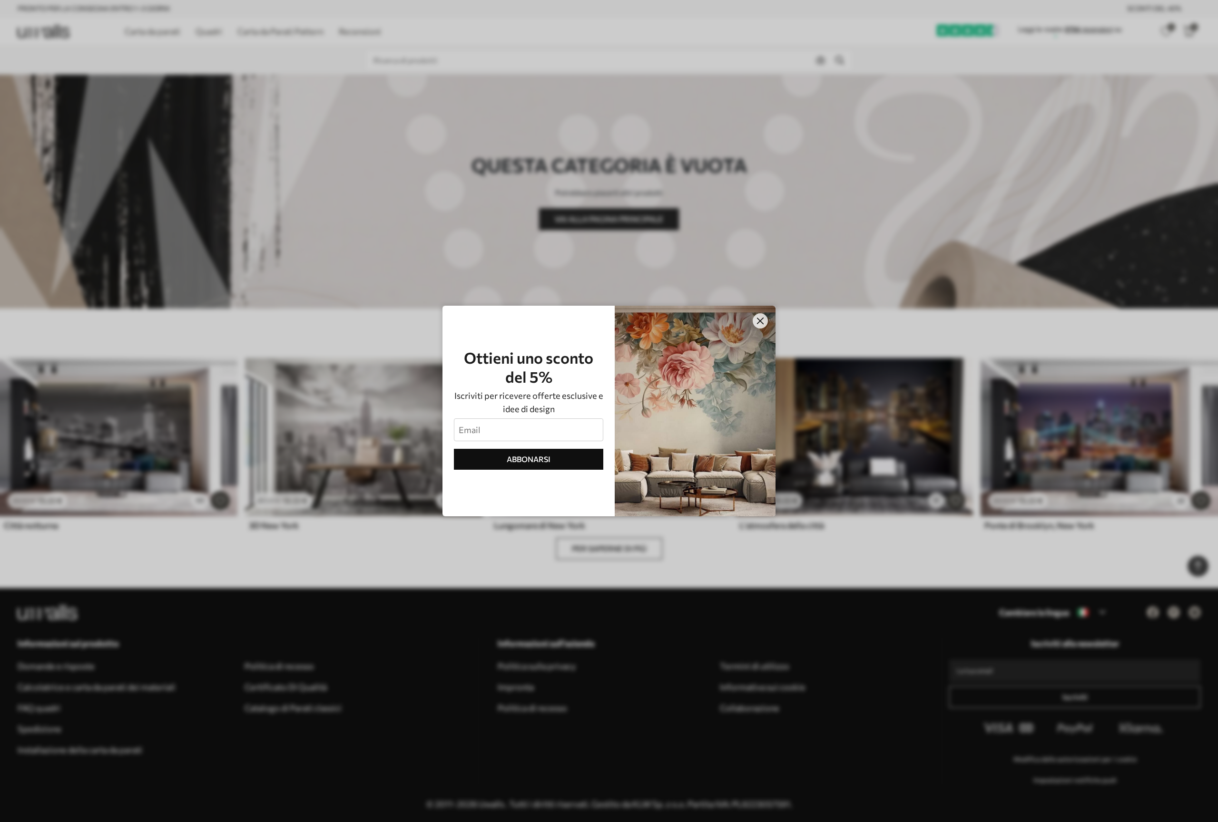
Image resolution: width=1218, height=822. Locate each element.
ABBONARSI (528, 459)
